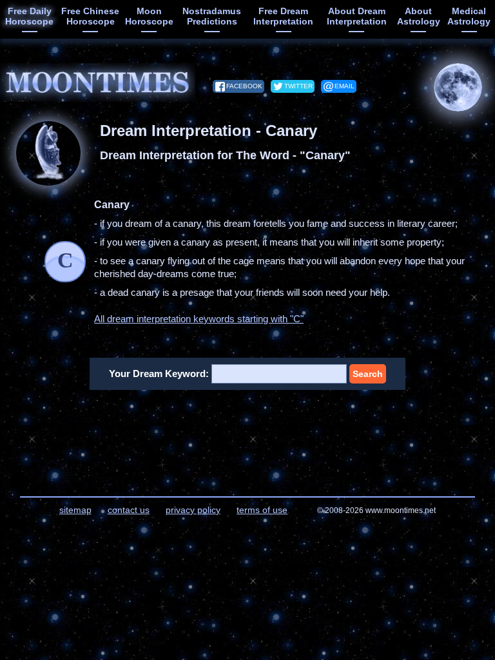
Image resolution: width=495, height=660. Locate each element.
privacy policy (193, 510)
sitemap (75, 510)
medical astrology (468, 16)
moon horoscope (149, 16)
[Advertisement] (247, 435)
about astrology (418, 16)
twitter (298, 86)
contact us (129, 510)
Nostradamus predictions (211, 16)
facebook (244, 86)
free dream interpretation (283, 16)
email (344, 86)
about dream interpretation (357, 16)
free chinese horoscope (90, 16)
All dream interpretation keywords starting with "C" (199, 318)
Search (368, 374)
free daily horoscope (29, 16)
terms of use (262, 510)
